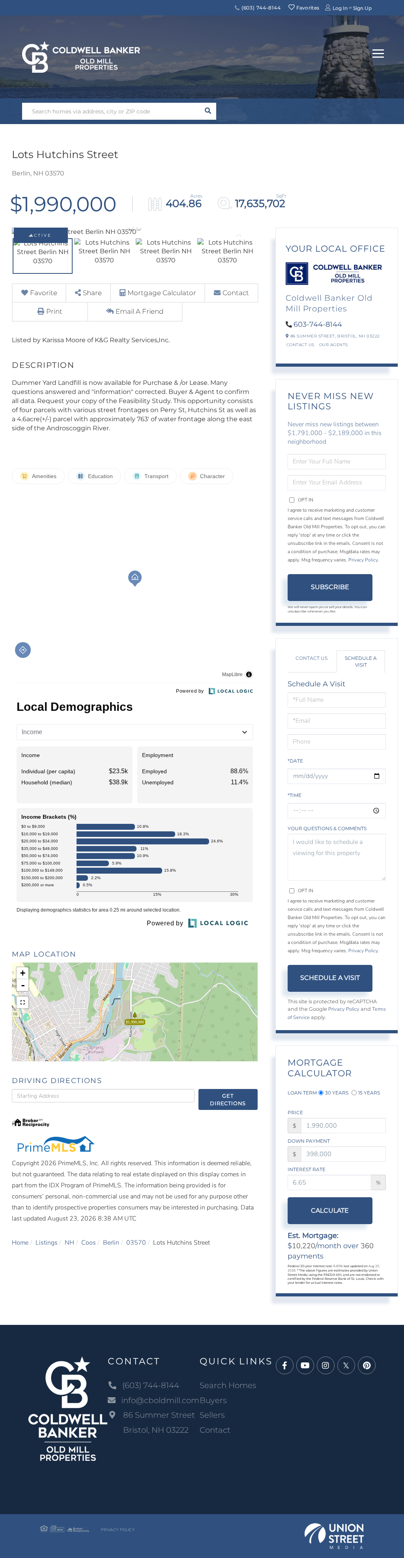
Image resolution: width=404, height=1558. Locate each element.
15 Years (369, 1093)
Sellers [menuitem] (212, 1415)
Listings (47, 1242)
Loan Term (302, 1093)
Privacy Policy (363, 560)
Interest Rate (306, 1169)
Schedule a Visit (361, 661)
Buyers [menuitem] (213, 1400)
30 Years (336, 1093)
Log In (340, 8)
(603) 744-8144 (260, 8)
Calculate (330, 1210)
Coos (88, 1242)
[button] (207, 111)
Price (295, 1112)
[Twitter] (346, 1366)
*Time (294, 795)
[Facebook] (284, 1366)
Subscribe (330, 587)
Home (20, 1242)
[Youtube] (305, 1366)
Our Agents (333, 344)
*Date (295, 761)
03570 (136, 1242)
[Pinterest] (366, 1366)
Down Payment (309, 1141)
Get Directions (228, 1099)
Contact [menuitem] (215, 1430)
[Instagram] (325, 1366)
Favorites (307, 8)
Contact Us (300, 344)
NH (69, 1242)
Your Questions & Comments (327, 828)
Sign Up (362, 8)
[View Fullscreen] (22, 1002)
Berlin (111, 1242)
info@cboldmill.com (160, 1400)
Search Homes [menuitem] (228, 1385)
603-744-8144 (318, 324)
